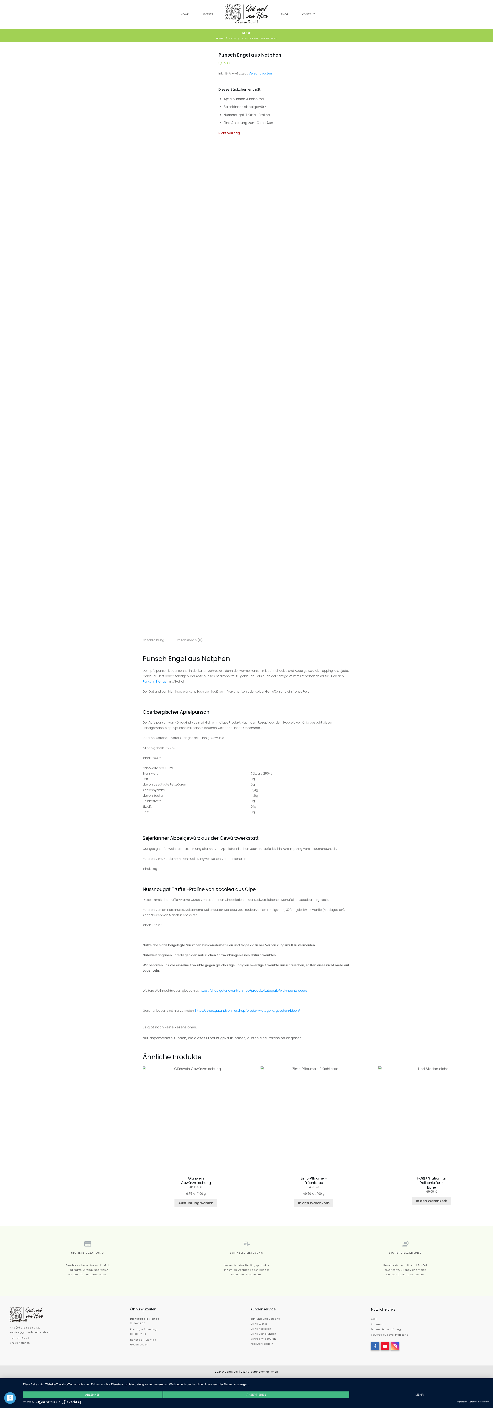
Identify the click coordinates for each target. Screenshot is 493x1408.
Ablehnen (92, 1394)
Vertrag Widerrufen (263, 1338)
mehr (419, 1394)
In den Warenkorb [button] (314, 1203)
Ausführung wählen (195, 1203)
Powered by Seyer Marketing (389, 1334)
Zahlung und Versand (265, 1318)
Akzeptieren (256, 1394)
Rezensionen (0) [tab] (190, 640)
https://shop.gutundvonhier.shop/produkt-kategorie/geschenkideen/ (247, 1010)
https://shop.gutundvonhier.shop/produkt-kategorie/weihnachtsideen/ (253, 990)
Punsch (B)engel (155, 681)
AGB (374, 1319)
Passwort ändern (262, 1343)
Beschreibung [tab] (153, 640)
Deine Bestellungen (263, 1333)
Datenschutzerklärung (386, 1329)
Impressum (378, 1324)
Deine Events (259, 1323)
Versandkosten (260, 73)
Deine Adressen (261, 1328)
